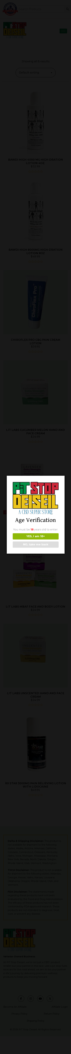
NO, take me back (35, 544)
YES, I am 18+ (35, 536)
